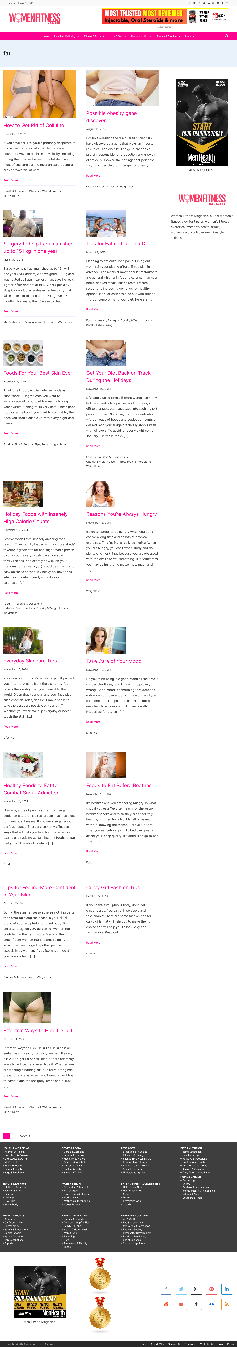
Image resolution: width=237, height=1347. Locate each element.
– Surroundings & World (134, 1243)
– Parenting (68, 1236)
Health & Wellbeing (64, 36)
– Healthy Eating (189, 1155)
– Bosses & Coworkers (74, 1218)
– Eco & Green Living (132, 1222)
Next (24, 1136)
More (188, 36)
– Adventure (9, 1218)
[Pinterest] (204, 3)
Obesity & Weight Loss (43, 191)
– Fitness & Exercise (73, 1155)
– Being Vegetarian (191, 1151)
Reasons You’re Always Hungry (121, 514)
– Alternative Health (14, 1151)
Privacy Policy (226, 1343)
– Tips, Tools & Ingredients (195, 1172)
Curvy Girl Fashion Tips (113, 887)
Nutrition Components (17, 608)
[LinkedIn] (209, 3)
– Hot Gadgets (70, 1190)
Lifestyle (8, 737)
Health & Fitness (14, 191)
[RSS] (226, 1304)
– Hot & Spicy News (132, 1187)
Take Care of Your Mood (114, 661)
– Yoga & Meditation (14, 1172)
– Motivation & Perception (135, 1225)
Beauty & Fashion (167, 36)
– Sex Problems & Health (135, 1165)
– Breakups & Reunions (134, 1151)
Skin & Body (11, 195)
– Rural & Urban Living (133, 1236)
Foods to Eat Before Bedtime (119, 785)
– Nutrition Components (193, 1165)
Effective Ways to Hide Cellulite (39, 1030)
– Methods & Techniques (76, 1200)
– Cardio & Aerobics (73, 1151)
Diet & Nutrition (139, 36)
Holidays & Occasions (111, 457)
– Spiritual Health (12, 1168)
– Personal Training (72, 1165)
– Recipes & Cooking (192, 1168)
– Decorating (187, 1180)
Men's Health (12, 322)
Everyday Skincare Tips (30, 661)
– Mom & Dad (69, 1232)
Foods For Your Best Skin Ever (37, 373)
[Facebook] (190, 3)
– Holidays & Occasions (193, 1158)
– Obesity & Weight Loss (75, 1162)
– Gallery (185, 1183)
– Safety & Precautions (15, 1229)
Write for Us (207, 1343)
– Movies (126, 1193)
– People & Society (131, 1229)
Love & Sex (116, 36)
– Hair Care (9, 1193)
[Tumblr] (223, 3)
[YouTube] (218, 3)
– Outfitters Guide (13, 1222)
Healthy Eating (107, 320)
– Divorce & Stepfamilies (75, 1222)
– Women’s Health (12, 1165)
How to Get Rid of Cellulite (33, 125)
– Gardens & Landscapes (194, 1187)
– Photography (11, 1225)
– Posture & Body (71, 1168)
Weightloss (127, 186)
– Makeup (8, 1197)
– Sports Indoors (12, 1232)
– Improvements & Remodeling (197, 1190)
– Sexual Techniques (132, 1168)
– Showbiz (127, 1204)
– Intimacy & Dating (132, 1155)
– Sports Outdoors (13, 1236)
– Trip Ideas (9, 1243)
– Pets (65, 1239)
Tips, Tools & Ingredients (51, 444)
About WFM (157, 1343)
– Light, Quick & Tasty (192, 1162)
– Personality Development (136, 1232)
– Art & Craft (128, 1218)
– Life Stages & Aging (15, 1158)
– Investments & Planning (76, 1193)
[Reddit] (213, 3)
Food (89, 320)
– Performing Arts (131, 1200)
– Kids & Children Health (75, 1229)
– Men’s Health (11, 1162)
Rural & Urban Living (99, 325)
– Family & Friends (72, 1225)
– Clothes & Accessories (16, 1187)
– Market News (70, 1197)
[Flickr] (227, 3)
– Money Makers (71, 1204)
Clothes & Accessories (18, 977)
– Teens (66, 1246)
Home (46, 36)
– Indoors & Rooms (190, 1194)
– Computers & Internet (75, 1187)
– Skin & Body (10, 1204)
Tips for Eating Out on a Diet (118, 244)
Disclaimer (191, 1343)
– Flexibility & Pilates (73, 1158)
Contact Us (174, 1343)
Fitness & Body (92, 36)
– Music (125, 1197)
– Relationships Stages (134, 1162)
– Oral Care (9, 1200)
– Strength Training (72, 1172)
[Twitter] (194, 3)
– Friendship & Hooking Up (136, 1158)
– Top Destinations (13, 1239)
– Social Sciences (131, 1239)
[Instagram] (199, 3)
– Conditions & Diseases (16, 1155)
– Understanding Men (133, 1172)
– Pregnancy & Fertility (74, 1243)
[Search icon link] (225, 36)
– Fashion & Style (12, 1190)
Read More (10, 180)
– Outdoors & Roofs (191, 1197)
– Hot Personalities (131, 1190)
